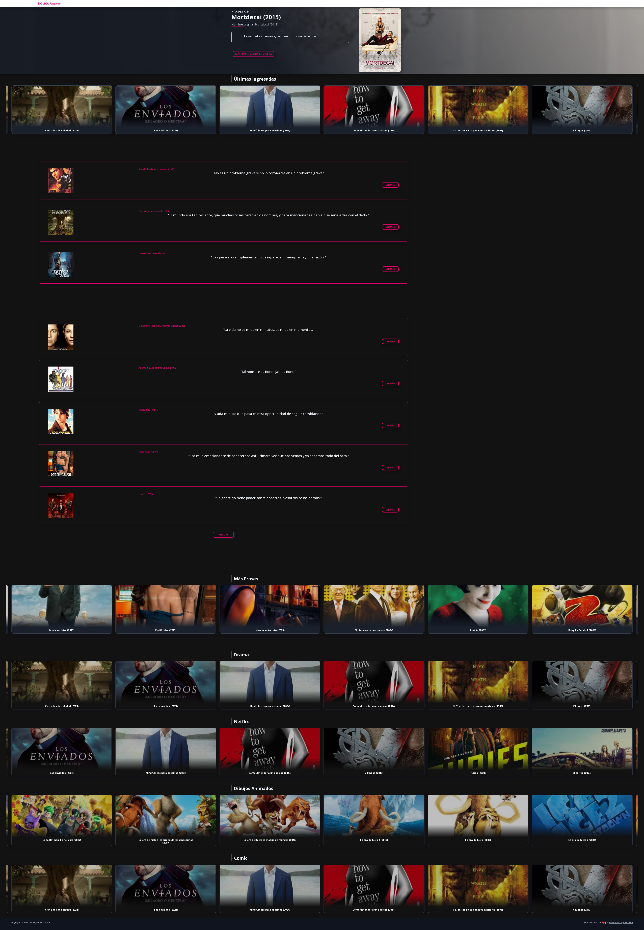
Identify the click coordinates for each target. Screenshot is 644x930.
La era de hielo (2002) (374, 840)
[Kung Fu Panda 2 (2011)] (478, 606)
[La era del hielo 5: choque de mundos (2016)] (166, 816)
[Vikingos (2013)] (478, 107)
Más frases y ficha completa (253, 53)
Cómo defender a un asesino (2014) (270, 130)
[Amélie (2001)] (374, 606)
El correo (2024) (478, 772)
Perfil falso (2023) (61, 630)
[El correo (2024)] (478, 749)
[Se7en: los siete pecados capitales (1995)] (374, 107)
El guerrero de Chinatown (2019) (582, 772)
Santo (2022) (582, 630)
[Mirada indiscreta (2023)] (166, 606)
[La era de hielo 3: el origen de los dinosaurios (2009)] (62, 816)
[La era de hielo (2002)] (374, 816)
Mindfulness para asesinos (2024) (166, 130)
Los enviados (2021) (62, 130)
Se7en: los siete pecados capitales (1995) (374, 130)
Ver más (390, 184)
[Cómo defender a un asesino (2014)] (270, 107)
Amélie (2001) (374, 630)
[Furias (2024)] (582, 107)
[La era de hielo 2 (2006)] (478, 816)
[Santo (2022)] (582, 606)
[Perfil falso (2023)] (62, 606)
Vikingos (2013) (478, 130)
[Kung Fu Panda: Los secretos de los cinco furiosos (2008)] (582, 816)
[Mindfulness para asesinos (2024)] (166, 107)
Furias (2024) (582, 130)
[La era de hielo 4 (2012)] (270, 816)
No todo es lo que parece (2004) (270, 630)
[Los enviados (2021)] (62, 107)
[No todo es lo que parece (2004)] (270, 606)
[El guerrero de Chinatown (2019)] (582, 749)
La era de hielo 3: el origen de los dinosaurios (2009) (62, 841)
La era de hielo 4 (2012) (270, 840)
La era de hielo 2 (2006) (478, 840)
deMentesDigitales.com (621, 922)
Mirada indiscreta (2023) (165, 630)
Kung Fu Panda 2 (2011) (478, 630)
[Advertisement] (223, 152)
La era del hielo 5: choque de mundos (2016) (166, 840)
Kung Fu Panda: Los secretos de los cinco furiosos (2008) (582, 841)
